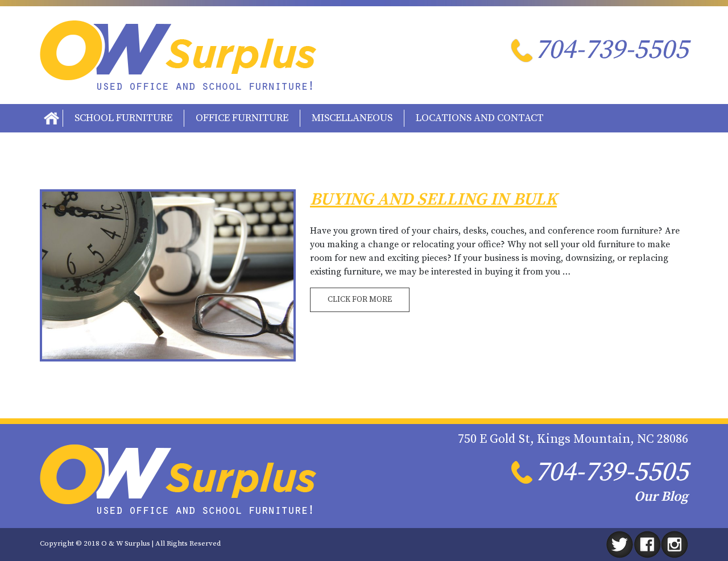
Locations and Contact (480, 117)
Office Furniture (242, 117)
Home (51, 118)
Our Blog (661, 496)
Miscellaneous (352, 117)
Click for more (360, 299)
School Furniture (123, 117)
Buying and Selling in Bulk (433, 199)
